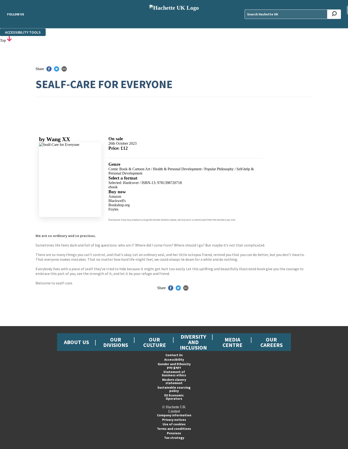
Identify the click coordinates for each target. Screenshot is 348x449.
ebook (113, 187)
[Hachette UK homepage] (174, 14)
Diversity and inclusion (193, 342)
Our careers (271, 342)
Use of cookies (174, 424)
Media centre (232, 342)
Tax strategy (174, 438)
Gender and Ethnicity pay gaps (174, 365)
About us (76, 342)
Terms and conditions (174, 429)
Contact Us (174, 355)
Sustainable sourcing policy (174, 389)
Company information (174, 415)
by (54, 139)
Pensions (174, 433)
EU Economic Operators (174, 397)
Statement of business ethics (174, 373)
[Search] (334, 14)
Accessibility (174, 359)
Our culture (154, 342)
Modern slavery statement (174, 381)
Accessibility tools (23, 32)
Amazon (114, 196)
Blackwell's (117, 201)
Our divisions (115, 342)
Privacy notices (174, 420)
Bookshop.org (119, 205)
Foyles (113, 209)
